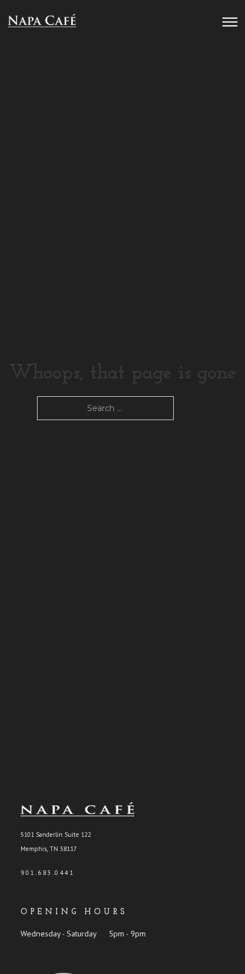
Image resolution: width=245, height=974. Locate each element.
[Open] (230, 22)
